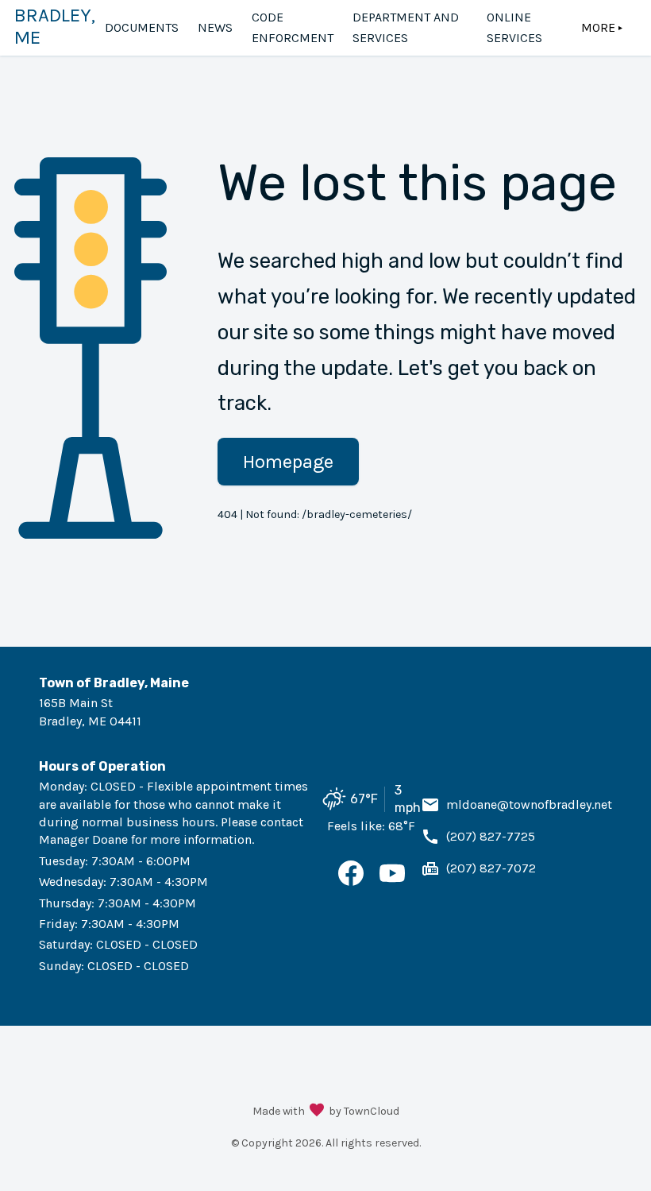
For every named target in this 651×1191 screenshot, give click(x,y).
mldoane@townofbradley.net (529, 804)
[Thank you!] (317, 1111)
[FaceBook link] (351, 881)
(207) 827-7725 (490, 836)
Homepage (288, 461)
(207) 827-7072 (491, 868)
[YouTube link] (392, 881)
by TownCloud (364, 1111)
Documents (142, 27)
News (215, 27)
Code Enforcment (292, 27)
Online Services (514, 27)
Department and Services (405, 27)
